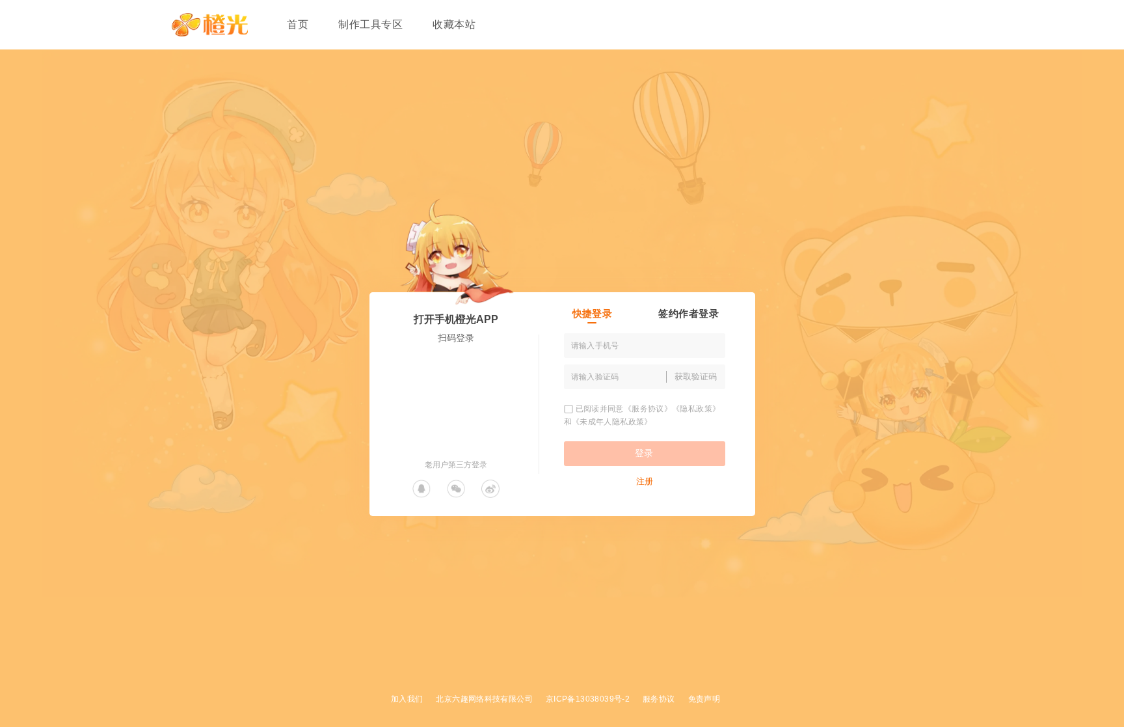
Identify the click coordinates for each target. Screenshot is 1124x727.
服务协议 (659, 699)
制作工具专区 (370, 24)
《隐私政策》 (696, 408)
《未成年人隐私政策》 (612, 421)
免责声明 (704, 699)
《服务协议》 (648, 408)
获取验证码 (696, 376)
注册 (644, 481)
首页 (297, 24)
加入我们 (407, 699)
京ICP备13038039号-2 (588, 699)
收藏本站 (454, 24)
